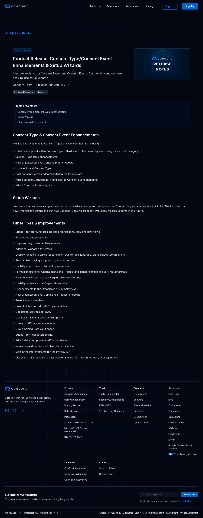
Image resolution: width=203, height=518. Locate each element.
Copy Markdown (25, 92)
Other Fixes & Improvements (32, 122)
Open (40, 92)
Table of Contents (26, 105)
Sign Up (190, 6)
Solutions (112, 6)
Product (94, 6)
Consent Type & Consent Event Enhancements (42, 111)
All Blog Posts (20, 33)
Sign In (170, 6)
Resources (131, 6)
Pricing (149, 6)
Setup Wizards (25, 117)
